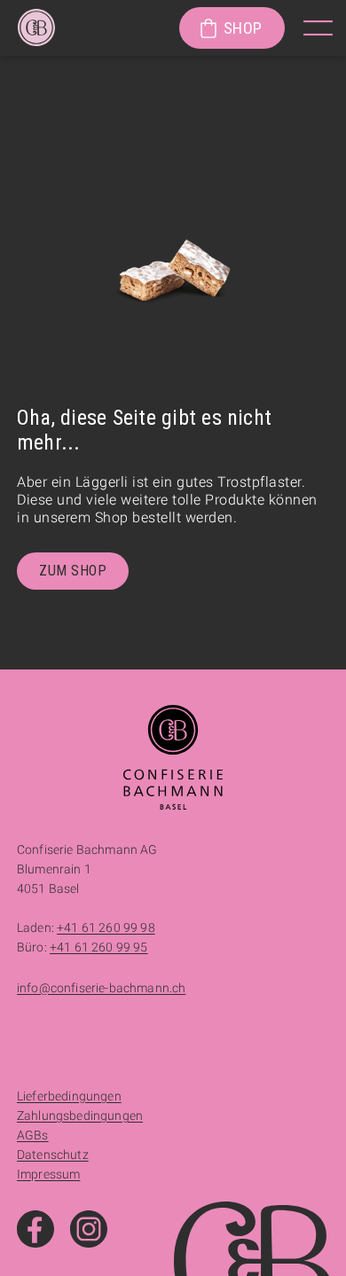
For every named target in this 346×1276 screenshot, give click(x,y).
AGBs (33, 1135)
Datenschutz (53, 1154)
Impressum (48, 1174)
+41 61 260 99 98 (106, 927)
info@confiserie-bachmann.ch (101, 988)
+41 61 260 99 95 (99, 947)
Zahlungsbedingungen (80, 1115)
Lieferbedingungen (69, 1096)
